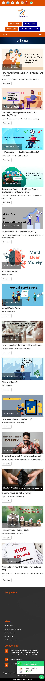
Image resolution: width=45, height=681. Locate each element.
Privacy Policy (11, 640)
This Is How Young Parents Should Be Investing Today (19, 114)
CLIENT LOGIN (30, 24)
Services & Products (14, 629)
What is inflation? (9, 382)
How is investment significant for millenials (21, 345)
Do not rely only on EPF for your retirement (21, 456)
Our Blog (10, 636)
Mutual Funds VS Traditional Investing (19, 231)
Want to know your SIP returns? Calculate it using (21, 568)
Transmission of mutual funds (15, 530)
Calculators (11, 633)
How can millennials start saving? (17, 419)
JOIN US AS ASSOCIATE (30, 29)
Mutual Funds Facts (11, 308)
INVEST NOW (11, 29)
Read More (6, 83)
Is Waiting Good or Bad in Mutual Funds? (20, 152)
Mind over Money (10, 271)
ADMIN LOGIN (14, 24)
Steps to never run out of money (16, 493)
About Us (10, 626)
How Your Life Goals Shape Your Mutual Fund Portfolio (22, 74)
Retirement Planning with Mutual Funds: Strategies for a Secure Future (20, 190)
